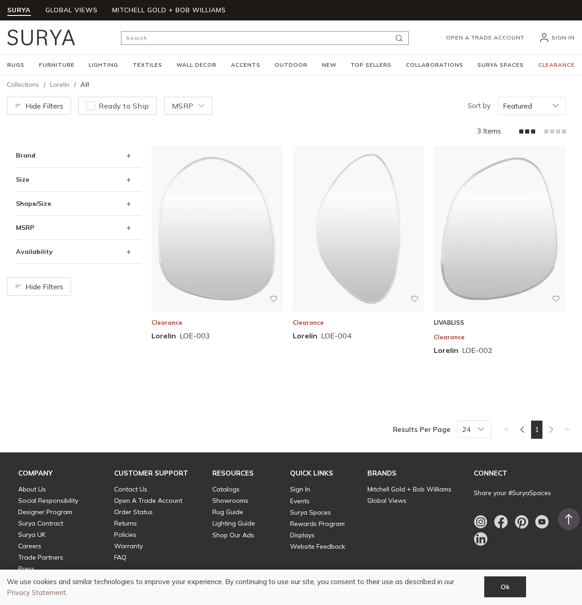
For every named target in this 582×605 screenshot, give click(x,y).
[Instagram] (480, 522)
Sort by (479, 105)
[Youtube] (542, 522)
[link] (506, 429)
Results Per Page (422, 429)
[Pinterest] (521, 522)
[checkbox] (90, 105)
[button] (16, 65)
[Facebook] (501, 522)
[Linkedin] (480, 539)
